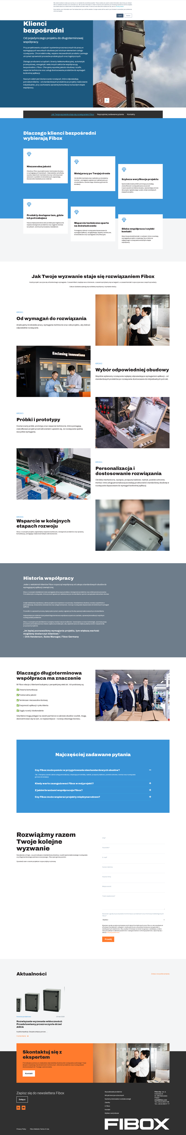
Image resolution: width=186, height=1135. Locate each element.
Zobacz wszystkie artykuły (160, 974)
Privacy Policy (21, 1129)
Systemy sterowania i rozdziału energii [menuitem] (118, 1099)
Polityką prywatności (112, 932)
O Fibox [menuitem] (107, 1106)
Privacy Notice (120, 6)
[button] (100, 100)
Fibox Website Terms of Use (39, 1129)
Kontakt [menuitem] (107, 1109)
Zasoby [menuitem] (107, 1102)
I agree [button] (120, 15)
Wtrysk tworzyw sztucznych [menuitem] (114, 1095)
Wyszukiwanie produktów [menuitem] (113, 1092)
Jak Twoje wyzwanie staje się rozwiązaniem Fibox (72, 114)
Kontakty (131, 114)
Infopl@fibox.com (161, 1100)
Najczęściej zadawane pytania (110, 114)
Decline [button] (128, 15)
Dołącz (22, 1099)
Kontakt (29, 1073)
